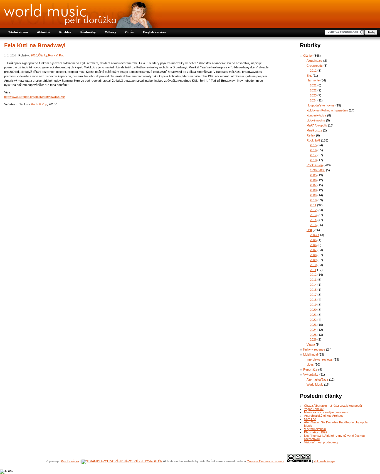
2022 (313, 90)
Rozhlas (65, 32)
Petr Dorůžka (70, 461)
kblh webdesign (324, 461)
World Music (315, 384)
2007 (313, 185)
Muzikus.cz (314, 130)
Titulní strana (18, 32)
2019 (313, 304)
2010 (34, 55)
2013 (313, 215)
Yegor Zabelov (314, 409)
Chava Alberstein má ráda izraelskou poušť (333, 405)
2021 (313, 85)
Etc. (309, 75)
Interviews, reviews (320, 359)
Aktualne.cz (314, 60)
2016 (313, 150)
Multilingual (310, 354)
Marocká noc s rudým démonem (326, 412)
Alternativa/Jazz (317, 379)
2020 (313, 309)
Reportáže (310, 369)
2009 (313, 195)
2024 (313, 100)
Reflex (311, 135)
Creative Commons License (265, 461)
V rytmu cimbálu (315, 429)
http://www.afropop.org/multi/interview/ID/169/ (34, 96)
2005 (313, 175)
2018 (313, 160)
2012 (313, 70)
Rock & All (313, 140)
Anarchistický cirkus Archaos (324, 415)
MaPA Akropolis (317, 125)
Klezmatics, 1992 (315, 432)
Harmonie (313, 80)
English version (154, 32)
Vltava (311, 344)
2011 (313, 205)
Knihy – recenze (314, 349)
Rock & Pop (56, 55)
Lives (310, 364)
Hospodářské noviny (321, 105)
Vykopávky (311, 374)
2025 (313, 334)
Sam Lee (310, 419)
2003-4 (314, 235)
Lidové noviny (316, 120)
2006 (313, 180)
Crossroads (315, 65)
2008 (313, 190)
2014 (313, 220)
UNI (309, 230)
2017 (313, 155)
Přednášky (88, 32)
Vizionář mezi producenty (321, 442)
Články (42, 55)
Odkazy (110, 32)
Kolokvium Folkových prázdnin (327, 110)
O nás (129, 32)
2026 (313, 339)
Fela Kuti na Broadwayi (35, 45)
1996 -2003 (317, 170)
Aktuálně (43, 32)
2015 (313, 145)
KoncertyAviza (316, 115)
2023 (313, 95)
